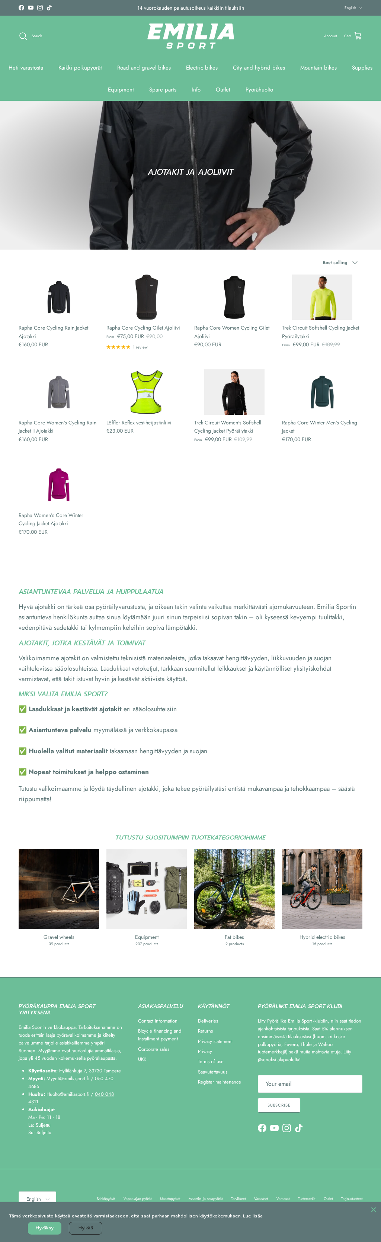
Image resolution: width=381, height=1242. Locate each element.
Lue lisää (253, 1216)
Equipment (121, 90)
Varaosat (282, 1198)
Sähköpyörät (106, 1198)
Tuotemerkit (306, 1198)
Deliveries (208, 1020)
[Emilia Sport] (190, 36)
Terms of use (211, 1061)
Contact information (157, 1020)
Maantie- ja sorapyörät (205, 1198)
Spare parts (162, 90)
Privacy (205, 1051)
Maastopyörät (170, 1198)
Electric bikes (202, 68)
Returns (205, 1030)
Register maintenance (219, 1081)
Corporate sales (153, 1049)
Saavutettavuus (212, 1071)
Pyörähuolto (259, 90)
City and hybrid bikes (259, 68)
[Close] (373, 1209)
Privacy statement (215, 1041)
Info (196, 90)
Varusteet (261, 1198)
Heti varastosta (26, 68)
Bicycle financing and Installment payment (159, 1034)
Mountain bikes (318, 68)
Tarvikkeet (238, 1198)
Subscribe (279, 1105)
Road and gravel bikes (144, 68)
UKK (142, 1059)
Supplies (362, 68)
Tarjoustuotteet (351, 1198)
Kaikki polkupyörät (80, 68)
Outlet (223, 90)
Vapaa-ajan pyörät (137, 1198)
